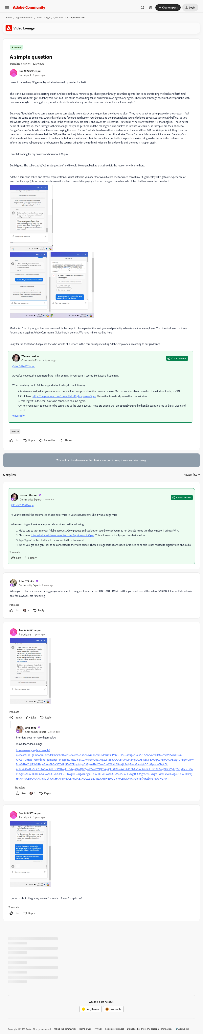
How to (15, 431)
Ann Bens (30, 727)
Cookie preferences (114, 1028)
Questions (58, 17)
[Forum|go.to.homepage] (29, 7)
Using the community (65, 1028)
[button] (7, 8)
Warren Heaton (30, 356)
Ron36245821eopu (30, 71)
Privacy (98, 1028)
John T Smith (26, 581)
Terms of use (85, 1028)
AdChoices (183, 1028)
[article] (101, 526)
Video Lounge (43, 17)
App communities (24, 17)
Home (9, 17)
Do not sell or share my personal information (149, 1028)
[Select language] (150, 7)
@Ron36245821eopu (23, 366)
